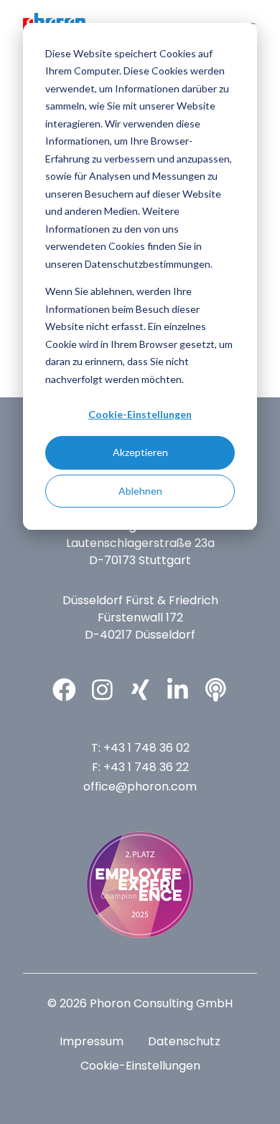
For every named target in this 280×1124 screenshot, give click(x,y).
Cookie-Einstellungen (140, 414)
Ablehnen (140, 491)
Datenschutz (184, 1041)
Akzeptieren (140, 452)
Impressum (91, 1041)
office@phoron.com (140, 786)
